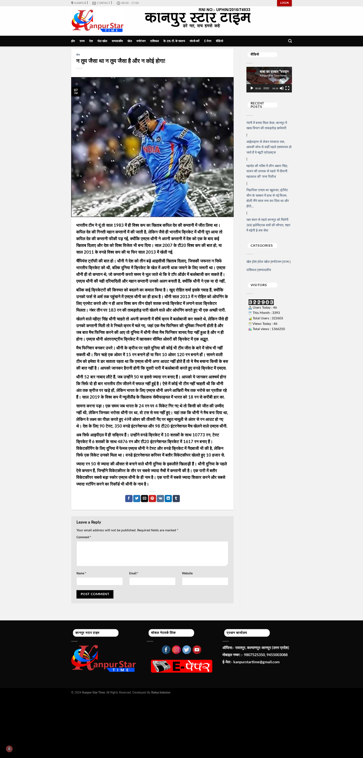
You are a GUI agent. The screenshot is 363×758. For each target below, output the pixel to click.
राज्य (82, 41)
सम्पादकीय (117, 41)
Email (133, 573)
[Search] (290, 41)
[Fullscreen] (287, 88)
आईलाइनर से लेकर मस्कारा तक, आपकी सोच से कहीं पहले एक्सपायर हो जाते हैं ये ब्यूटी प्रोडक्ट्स (269, 147)
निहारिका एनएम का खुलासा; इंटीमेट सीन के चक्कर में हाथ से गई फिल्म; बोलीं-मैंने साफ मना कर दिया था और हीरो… (267, 198)
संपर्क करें (195, 41)
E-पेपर (207, 41)
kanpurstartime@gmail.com (256, 662)
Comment (83, 537)
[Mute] (282, 88)
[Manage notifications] (9, 748)
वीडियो (219, 41)
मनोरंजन (141, 41)
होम (73, 41)
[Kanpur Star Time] (97, 21)
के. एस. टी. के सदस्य (174, 41)
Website (187, 573)
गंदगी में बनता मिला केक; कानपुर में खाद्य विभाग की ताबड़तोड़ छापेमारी (266, 125)
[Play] (252, 88)
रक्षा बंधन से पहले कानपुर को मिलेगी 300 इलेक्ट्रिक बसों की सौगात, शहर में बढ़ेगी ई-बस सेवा (268, 225)
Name (81, 573)
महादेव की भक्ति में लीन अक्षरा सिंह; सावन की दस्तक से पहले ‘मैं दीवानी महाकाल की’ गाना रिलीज (267, 171)
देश (91, 41)
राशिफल (154, 41)
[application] (269, 79)
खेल (130, 41)
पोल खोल (102, 41)
